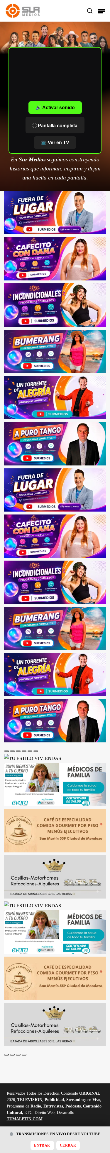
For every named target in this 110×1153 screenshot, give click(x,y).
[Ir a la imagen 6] (35, 751)
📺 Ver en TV (55, 142)
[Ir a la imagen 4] (24, 751)
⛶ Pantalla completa (55, 125)
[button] (101, 11)
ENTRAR (42, 1145)
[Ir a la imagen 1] (6, 751)
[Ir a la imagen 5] (30, 751)
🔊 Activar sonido (55, 107)
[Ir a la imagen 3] (18, 751)
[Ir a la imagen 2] (12, 751)
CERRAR (68, 1145)
